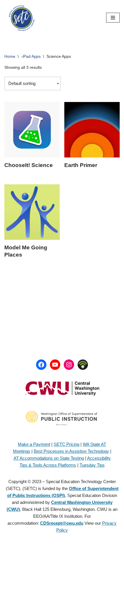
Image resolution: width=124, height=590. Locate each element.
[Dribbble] (83, 364)
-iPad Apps (31, 56)
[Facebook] (41, 364)
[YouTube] (55, 364)
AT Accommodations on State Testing (49, 458)
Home (9, 56)
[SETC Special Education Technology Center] (21, 17)
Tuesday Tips (92, 465)
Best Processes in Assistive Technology (71, 451)
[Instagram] (69, 364)
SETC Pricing (66, 444)
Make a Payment (34, 444)
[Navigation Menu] (113, 18)
